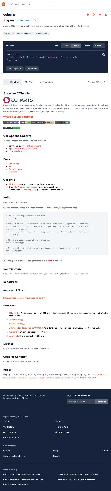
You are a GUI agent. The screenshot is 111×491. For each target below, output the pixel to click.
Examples (13, 172)
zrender (15, 111)
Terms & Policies (63, 427)
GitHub (6, 450)
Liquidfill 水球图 (16, 320)
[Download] (105, 14)
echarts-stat (14, 336)
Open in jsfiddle (15, 68)
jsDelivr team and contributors (31, 395)
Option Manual (15, 169)
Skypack (57, 456)
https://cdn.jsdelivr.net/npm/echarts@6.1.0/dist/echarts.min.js (43, 57)
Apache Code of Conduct (28, 361)
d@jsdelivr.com (62, 432)
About (6, 421)
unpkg (55, 450)
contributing (26, 274)
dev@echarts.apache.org (25, 187)
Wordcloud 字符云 (17, 324)
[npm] (99, 14)
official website (34, 146)
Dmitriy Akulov (21, 398)
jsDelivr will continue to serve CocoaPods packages (23, 479)
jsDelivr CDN (19, 151)
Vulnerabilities (42, 34)
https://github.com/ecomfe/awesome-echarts (24, 298)
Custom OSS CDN (11, 437)
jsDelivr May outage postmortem (16, 484)
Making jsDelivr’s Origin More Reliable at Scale (21, 474)
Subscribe (101, 401)
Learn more (32, 68)
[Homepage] (87, 14)
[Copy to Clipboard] (103, 54)
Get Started (14, 163)
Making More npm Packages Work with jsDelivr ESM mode (80, 474)
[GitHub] (93, 14)
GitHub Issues (15, 184)
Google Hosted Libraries (14, 456)
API (10, 166)
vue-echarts (14, 332)
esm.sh (105, 450)
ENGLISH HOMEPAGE (22, 117)
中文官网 (7, 117)
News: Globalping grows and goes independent (76, 479)
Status (58, 421)
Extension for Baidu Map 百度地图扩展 (26, 328)
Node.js (62, 208)
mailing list (29, 189)
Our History (8, 427)
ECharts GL (14, 313)
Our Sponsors (9, 432)
